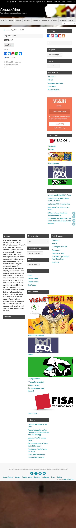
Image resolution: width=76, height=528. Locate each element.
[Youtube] (15, 1)
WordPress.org (32, 285)
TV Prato (36, 385)
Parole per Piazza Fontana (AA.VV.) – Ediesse (59, 195)
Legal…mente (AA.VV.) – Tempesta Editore (59, 204)
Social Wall (31, 1)
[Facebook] (10, 1)
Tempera (65, 479)
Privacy (63, 1)
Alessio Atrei (10, 9)
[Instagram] (13, 1)
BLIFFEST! (50, 80)
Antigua (8, 64)
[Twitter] (7, 1)
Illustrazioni (49, 1)
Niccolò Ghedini (14, 64)
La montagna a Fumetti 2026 (55, 83)
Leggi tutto (8, 45)
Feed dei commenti (33, 282)
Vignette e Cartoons (40, 1)
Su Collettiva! (55, 262)
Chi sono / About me (23, 1)
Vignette (18, 62)
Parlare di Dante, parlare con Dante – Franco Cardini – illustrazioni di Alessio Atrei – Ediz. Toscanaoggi (59, 221)
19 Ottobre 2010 (9, 62)
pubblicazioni (57, 1)
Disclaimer (69, 1)
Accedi (30, 275)
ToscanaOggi (40, 382)
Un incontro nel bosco (54, 90)
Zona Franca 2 (51, 77)
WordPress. (71, 479)
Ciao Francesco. (52, 86)
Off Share (8, 40)
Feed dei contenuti (33, 278)
